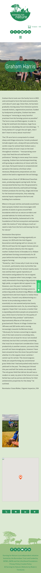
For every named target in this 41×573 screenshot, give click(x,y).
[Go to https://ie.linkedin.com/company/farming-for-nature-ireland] (29, 32)
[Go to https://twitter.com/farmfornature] (15, 32)
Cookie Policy (26, 564)
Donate (39, 285)
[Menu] (20, 37)
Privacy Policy (15, 564)
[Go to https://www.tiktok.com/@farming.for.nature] (26, 32)
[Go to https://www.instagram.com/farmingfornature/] (19, 32)
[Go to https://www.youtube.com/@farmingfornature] (22, 32)
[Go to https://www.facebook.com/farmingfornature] (12, 32)
